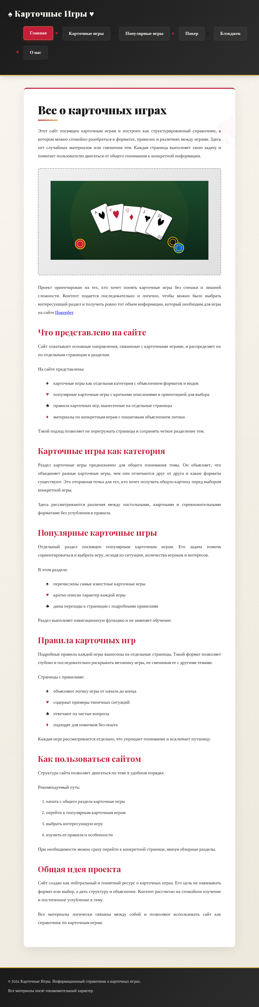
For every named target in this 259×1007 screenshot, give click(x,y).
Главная (38, 33)
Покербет (64, 312)
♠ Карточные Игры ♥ (51, 13)
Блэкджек (230, 33)
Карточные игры (86, 33)
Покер (191, 33)
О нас (35, 52)
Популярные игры (144, 33)
